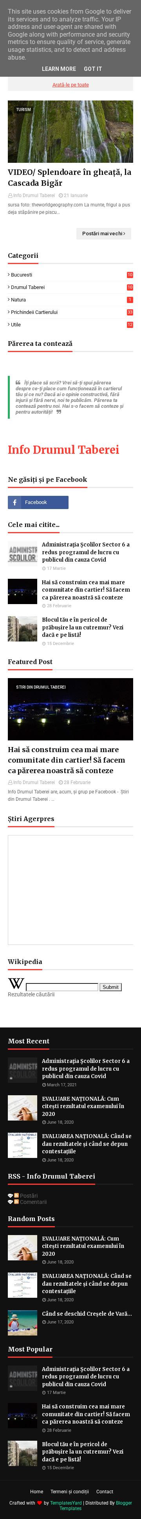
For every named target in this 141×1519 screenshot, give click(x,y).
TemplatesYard (66, 1503)
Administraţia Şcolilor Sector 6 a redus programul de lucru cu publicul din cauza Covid (86, 552)
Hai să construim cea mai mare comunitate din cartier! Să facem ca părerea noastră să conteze (86, 590)
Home (36, 1491)
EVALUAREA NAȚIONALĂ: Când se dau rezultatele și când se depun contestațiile (87, 1144)
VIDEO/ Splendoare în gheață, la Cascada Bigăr (70, 177)
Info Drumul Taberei (34, 195)
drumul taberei (71, 287)
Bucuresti (71, 275)
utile (71, 325)
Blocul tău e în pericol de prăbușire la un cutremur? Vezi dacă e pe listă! (82, 627)
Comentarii (33, 1202)
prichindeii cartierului (71, 312)
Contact (104, 1491)
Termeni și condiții (70, 1491)
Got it (93, 69)
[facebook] (38, 502)
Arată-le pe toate (70, 85)
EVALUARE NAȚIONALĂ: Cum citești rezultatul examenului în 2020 (83, 1106)
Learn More (59, 69)
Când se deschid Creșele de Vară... (87, 1314)
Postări (28, 1196)
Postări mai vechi (102, 233)
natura (71, 300)
